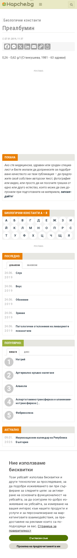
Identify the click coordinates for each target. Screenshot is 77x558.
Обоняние (22, 299)
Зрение (20, 313)
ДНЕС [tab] (26, 352)
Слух (19, 272)
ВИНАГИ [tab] (13, 352)
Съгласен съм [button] (38, 538)
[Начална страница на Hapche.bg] (18, 6)
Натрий (20, 359)
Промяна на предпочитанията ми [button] (38, 546)
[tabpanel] (38, 302)
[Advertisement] (38, 111)
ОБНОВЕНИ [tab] (32, 265)
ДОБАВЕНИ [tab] (14, 265)
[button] (40, 4)
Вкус (19, 286)
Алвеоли (21, 386)
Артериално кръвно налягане (35, 372)
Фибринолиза (24, 412)
